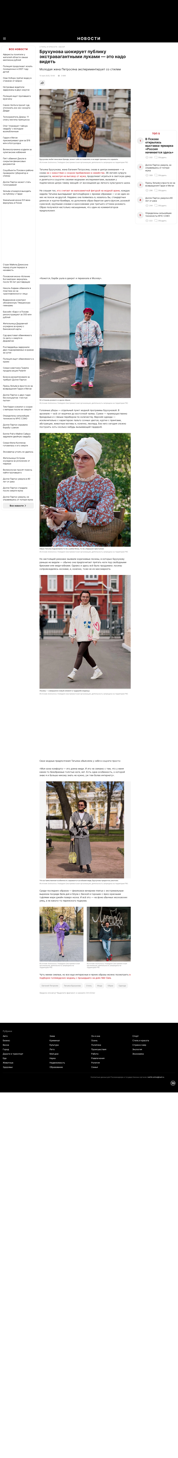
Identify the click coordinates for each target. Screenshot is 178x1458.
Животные (8, 1062)
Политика (96, 1045)
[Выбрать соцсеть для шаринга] (42, 83)
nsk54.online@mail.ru (155, 1077)
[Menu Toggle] (4, 38)
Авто (5, 1036)
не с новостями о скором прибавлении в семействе (75, 172)
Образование (56, 1067)
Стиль (89, 986)
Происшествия (98, 1049)
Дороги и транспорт (13, 1053)
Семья (94, 1067)
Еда (4, 1058)
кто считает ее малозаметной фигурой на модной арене (88, 190)
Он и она (95, 1036)
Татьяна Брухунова (72, 986)
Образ (110, 986)
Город (6, 1049)
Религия (95, 1062)
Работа (94, 1053)
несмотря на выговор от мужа (69, 176)
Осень (94, 1040)
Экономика (138, 1053)
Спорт (135, 1036)
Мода (99, 986)
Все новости (18, 49)
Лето (52, 1049)
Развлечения (97, 1058)
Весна (6, 1045)
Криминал (55, 1040)
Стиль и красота (140, 1040)
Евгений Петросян (50, 986)
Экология (137, 1049)
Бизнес (6, 1040)
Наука (52, 1058)
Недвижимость (57, 1062)
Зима (52, 1036)
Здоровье (8, 1067)
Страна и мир (139, 1045)
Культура (54, 1045)
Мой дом (54, 1053)
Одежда (122, 986)
